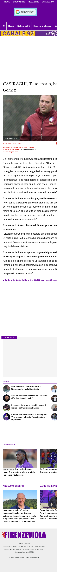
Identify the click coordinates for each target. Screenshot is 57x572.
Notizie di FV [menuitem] (23, 26)
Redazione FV (11, 149)
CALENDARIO (48, 2)
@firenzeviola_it (30, 149)
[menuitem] (3, 26)
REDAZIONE (33, 2)
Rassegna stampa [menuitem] (42, 26)
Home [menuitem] (11, 26)
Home (7, 2)
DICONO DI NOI (19, 2)
